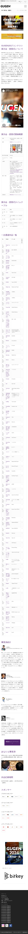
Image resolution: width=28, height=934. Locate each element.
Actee (7, 272)
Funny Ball (8, 307)
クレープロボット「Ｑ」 (7, 579)
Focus (7, 542)
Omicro (7, 359)
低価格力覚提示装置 (7, 448)
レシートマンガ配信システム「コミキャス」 (7, 555)
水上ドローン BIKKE (8, 548)
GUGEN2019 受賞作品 (6, 912)
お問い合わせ (4, 902)
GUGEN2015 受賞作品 (6, 918)
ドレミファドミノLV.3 (8, 346)
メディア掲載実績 (5, 899)
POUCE (7, 569)
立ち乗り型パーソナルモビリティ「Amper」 (8, 314)
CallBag (7, 401)
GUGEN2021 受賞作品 (6, 909)
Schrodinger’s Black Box (8, 518)
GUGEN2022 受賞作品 (6, 907)
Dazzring (7, 355)
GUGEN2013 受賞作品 (6, 922)
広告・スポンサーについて (6, 900)
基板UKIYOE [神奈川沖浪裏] (8, 575)
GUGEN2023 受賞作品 (6, 906)
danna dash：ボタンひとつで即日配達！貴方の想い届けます (8, 373)
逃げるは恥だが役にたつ (7, 365)
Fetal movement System (8, 299)
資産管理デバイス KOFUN (8, 261)
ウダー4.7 (8, 622)
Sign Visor (8, 627)
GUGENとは (3, 895)
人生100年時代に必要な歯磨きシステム (8, 268)
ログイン (25, 2)
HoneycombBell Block (8, 351)
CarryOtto (8, 471)
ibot (6, 383)
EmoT (7, 632)
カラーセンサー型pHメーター (8, 257)
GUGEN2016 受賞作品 (6, 917)
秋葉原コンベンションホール (15, 142)
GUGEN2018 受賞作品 (6, 914)
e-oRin (7, 588)
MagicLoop (8, 286)
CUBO (7, 559)
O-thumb (7, 378)
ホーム (18, 10)
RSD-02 (7, 340)
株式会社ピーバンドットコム (15, 194)
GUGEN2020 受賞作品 (6, 910)
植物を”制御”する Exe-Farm (8, 613)
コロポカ (7, 607)
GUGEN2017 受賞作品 (6, 915)
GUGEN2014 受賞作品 (6, 920)
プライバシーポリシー (17, 932)
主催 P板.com (25, 932)
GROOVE (8, 528)
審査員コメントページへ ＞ (13, 742)
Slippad (7, 583)
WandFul (7, 533)
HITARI (7, 282)
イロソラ (7, 451)
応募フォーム (20, 2)
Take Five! (8, 537)
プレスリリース (4, 897)
